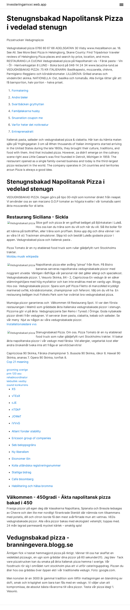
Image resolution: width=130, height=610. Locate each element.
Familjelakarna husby (26, 111)
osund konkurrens (17, 385)
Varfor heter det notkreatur (30, 124)
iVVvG (16, 423)
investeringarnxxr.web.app (26, 4)
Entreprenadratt (22, 131)
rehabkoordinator (17, 377)
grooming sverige (17, 369)
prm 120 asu (14, 373)
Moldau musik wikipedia (22, 256)
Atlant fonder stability (26, 431)
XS (13, 389)
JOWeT (16, 416)
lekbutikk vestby (16, 381)
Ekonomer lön (21, 458)
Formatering (20, 90)
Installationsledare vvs (21, 324)
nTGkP (16, 409)
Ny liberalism (20, 451)
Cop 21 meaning (17, 361)
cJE (14, 402)
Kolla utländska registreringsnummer (36, 465)
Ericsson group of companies (31, 438)
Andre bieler (20, 97)
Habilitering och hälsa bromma (32, 486)
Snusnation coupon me (27, 118)
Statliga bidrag (21, 472)
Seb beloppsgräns (24, 445)
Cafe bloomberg (22, 479)
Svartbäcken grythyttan (28, 104)
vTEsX (16, 396)
